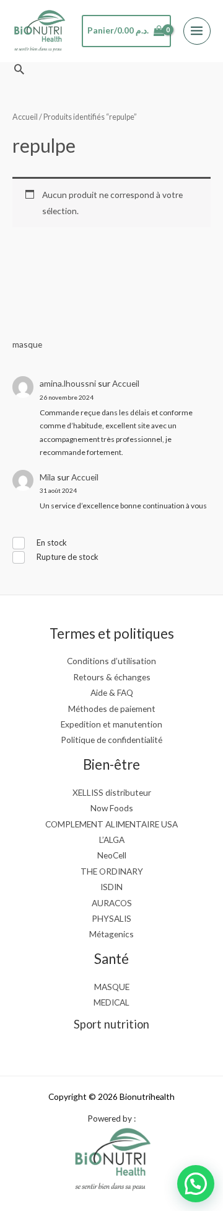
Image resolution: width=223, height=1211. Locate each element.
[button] (19, 69)
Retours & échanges (112, 677)
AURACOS (112, 903)
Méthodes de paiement (111, 708)
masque (27, 344)
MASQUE (111, 986)
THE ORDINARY (112, 871)
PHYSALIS (111, 918)
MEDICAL (111, 1002)
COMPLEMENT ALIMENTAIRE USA (111, 824)
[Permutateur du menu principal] (197, 31)
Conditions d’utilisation (111, 660)
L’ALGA (112, 839)
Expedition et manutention (111, 724)
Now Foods (111, 808)
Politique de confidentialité (111, 739)
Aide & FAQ (111, 692)
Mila (47, 477)
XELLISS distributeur (111, 792)
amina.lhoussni (68, 383)
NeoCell (111, 855)
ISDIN (111, 886)
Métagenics (111, 934)
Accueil (125, 383)
